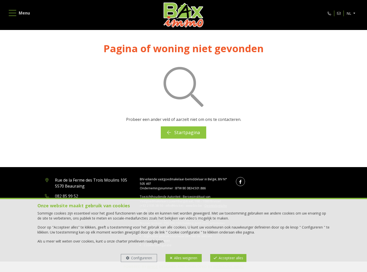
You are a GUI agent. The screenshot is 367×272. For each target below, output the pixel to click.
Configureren (141, 258)
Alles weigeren (185, 258)
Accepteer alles (231, 258)
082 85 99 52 (66, 196)
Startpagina (186, 132)
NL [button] (349, 13)
